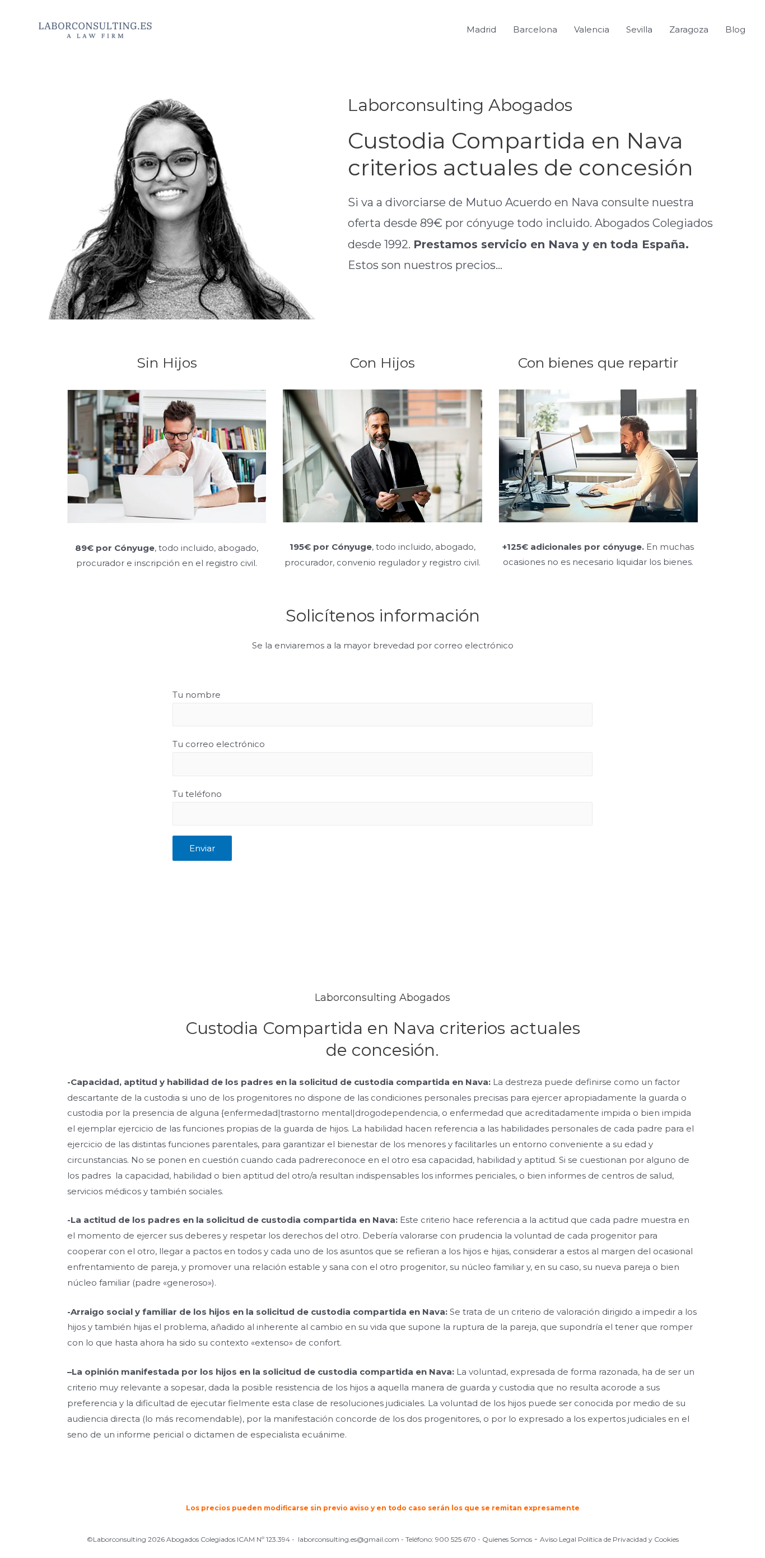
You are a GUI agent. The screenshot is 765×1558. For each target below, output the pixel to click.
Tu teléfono (197, 794)
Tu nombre (196, 694)
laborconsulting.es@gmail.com (348, 1539)
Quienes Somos (507, 1539)
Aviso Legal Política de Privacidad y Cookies (609, 1539)
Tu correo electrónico (218, 744)
